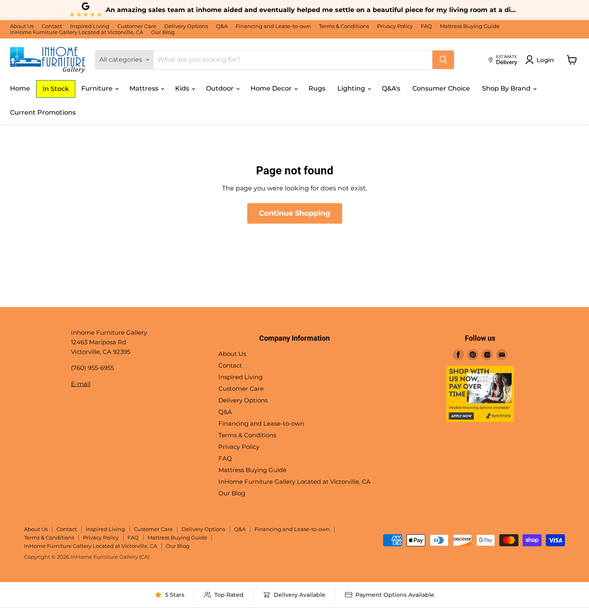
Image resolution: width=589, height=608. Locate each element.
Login (545, 60)
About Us (22, 26)
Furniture (97, 88)
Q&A (222, 26)
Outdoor (220, 88)
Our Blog (163, 32)
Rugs (317, 88)
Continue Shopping (295, 213)
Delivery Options (186, 26)
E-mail (81, 384)
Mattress (144, 88)
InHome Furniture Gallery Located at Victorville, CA (76, 32)
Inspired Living (89, 26)
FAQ (426, 26)
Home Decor (271, 88)
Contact (52, 26)
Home (20, 88)
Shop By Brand (507, 88)
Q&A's (391, 88)
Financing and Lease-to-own (273, 26)
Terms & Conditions (344, 26)
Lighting (352, 88)
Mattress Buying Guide (470, 26)
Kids (183, 88)
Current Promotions (43, 112)
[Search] (443, 59)
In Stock (55, 89)
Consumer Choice (441, 88)
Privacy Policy (395, 26)
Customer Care (136, 26)
